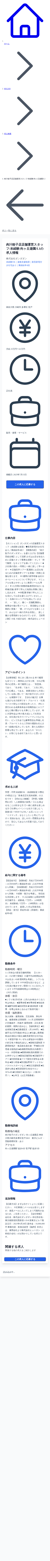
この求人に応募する (25, 484)
